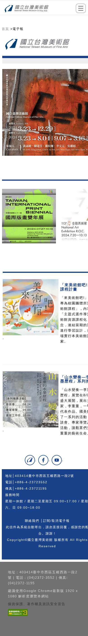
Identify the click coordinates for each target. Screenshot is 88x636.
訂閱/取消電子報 (56, 521)
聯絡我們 (32, 521)
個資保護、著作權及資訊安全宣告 (36, 604)
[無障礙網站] (17, 616)
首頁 (5, 29)
